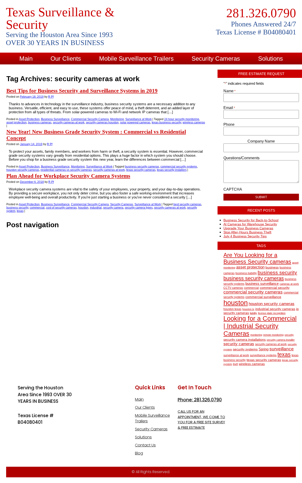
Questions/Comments (241, 158)
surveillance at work (236, 355)
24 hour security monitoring (181, 119)
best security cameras (187, 204)
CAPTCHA (232, 189)
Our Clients (65, 58)
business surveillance (262, 283)
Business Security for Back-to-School (250, 220)
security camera (113, 207)
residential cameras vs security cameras (66, 170)
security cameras (238, 343)
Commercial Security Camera (90, 119)
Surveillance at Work (138, 119)
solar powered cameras (135, 122)
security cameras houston (102, 122)
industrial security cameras (275, 309)
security (289, 334)
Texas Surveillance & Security (60, 18)
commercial (37, 207)
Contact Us (136, 70)
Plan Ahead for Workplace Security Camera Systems (68, 176)
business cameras (39, 122)
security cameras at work (68, 122)
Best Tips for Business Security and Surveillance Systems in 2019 (82, 91)
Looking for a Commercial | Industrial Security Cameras (260, 326)
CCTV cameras (233, 288)
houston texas (232, 309)
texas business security (166, 122)
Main (26, 58)
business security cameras (142, 166)
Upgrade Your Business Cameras (248, 228)
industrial (96, 207)
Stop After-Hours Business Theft (247, 232)
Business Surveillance (55, 119)
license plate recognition (271, 313)
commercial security (274, 288)
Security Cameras (216, 58)
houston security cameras (22, 170)
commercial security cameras (253, 292)
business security (17, 207)
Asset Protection (29, 119)
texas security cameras (140, 170)
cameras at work (289, 283)
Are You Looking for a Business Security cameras (257, 258)
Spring (263, 349)
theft (235, 364)
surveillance (281, 348)
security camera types (139, 207)
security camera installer (281, 339)
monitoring (256, 334)
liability (253, 313)
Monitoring (117, 119)
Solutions (270, 58)
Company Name (261, 141)
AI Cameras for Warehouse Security (250, 224)
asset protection (16, 122)
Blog (175, 70)
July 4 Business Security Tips (245, 236)
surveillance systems (263, 355)
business (272, 267)
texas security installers (172, 170)
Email (229, 108)
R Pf (51, 96)
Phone (229, 124)
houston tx (248, 309)
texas (20, 211)
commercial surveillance (263, 297)
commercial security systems (178, 166)
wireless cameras (194, 122)
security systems (245, 349)
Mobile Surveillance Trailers (136, 58)
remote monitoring (273, 334)
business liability (246, 273)
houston (83, 207)
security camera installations (244, 339)
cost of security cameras (61, 207)
